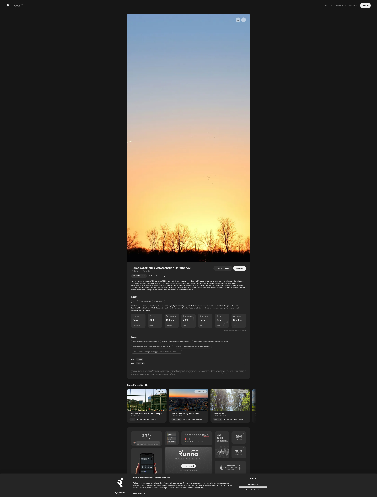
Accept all (253, 478)
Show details (137, 493)
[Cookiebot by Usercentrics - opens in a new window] (120, 493)
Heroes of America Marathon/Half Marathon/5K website (160, 374)
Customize (252, 484)
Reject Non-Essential (253, 490)
